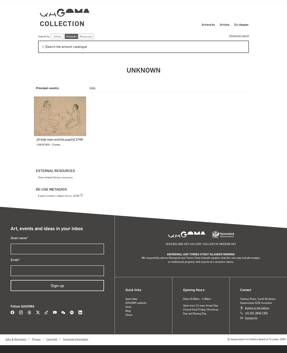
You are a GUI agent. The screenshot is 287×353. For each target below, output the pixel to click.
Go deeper (241, 24)
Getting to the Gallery (257, 308)
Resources (86, 36)
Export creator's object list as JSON (58, 195)
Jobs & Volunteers (16, 339)
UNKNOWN (43, 144)
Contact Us (251, 318)
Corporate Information (75, 339)
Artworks (208, 24)
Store (128, 306)
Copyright (51, 339)
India (93, 88)
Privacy (36, 339)
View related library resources (55, 177)
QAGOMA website (135, 302)
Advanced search (239, 35)
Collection (62, 23)
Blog (128, 310)
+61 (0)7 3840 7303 (256, 313)
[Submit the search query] (40, 47)
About (128, 314)
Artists (224, 24)
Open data (131, 298)
